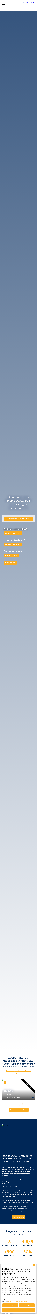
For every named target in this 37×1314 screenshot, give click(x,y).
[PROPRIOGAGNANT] (29, 5)
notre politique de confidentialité (17, 1301)
